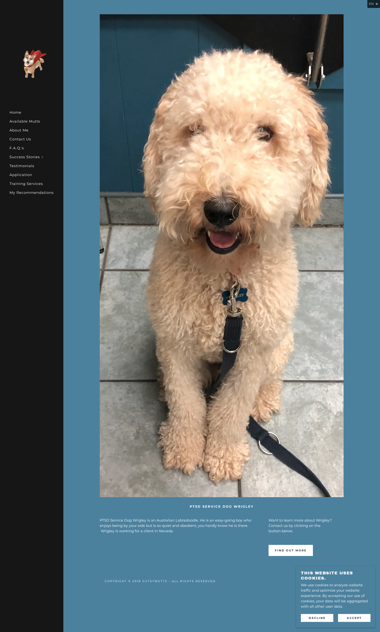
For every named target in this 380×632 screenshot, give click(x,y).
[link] (32, 63)
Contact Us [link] (20, 139)
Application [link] (21, 175)
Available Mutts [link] (25, 121)
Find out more (291, 550)
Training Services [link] (26, 184)
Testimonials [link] (22, 166)
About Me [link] (19, 130)
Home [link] (15, 112)
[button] (36, 157)
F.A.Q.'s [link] (17, 148)
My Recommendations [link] (32, 192)
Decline (317, 618)
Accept (354, 618)
